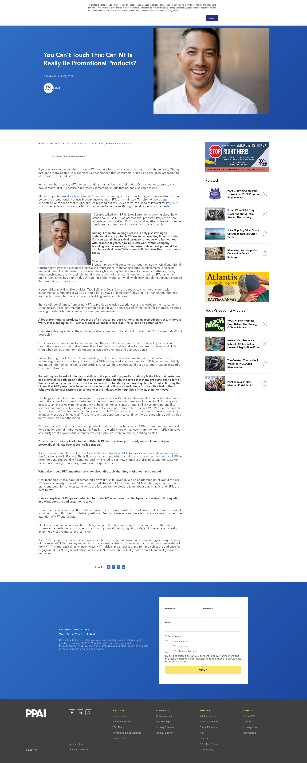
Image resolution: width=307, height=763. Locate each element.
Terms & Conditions (79, 749)
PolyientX (172, 203)
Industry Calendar (165, 727)
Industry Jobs (250, 727)
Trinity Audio (68, 156)
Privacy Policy (76, 744)
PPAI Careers (249, 732)
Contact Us (248, 721)
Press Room (118, 738)
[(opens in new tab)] (237, 170)
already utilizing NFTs (81, 196)
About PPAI (249, 716)
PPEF (202, 732)
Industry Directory (165, 732)
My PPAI (204, 738)
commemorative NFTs (164, 456)
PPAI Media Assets (209, 744)
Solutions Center (208, 716)
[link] (215, 194)
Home (41, 143)
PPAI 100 (117, 727)
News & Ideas (119, 716)
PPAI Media (55, 143)
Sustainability (206, 749)
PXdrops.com (133, 543)
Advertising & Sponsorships (127, 732)
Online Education (208, 727)
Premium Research (122, 721)
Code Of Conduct (209, 721)
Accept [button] (212, 18)
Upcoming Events (165, 716)
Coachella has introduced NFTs (107, 453)
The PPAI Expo (163, 721)
